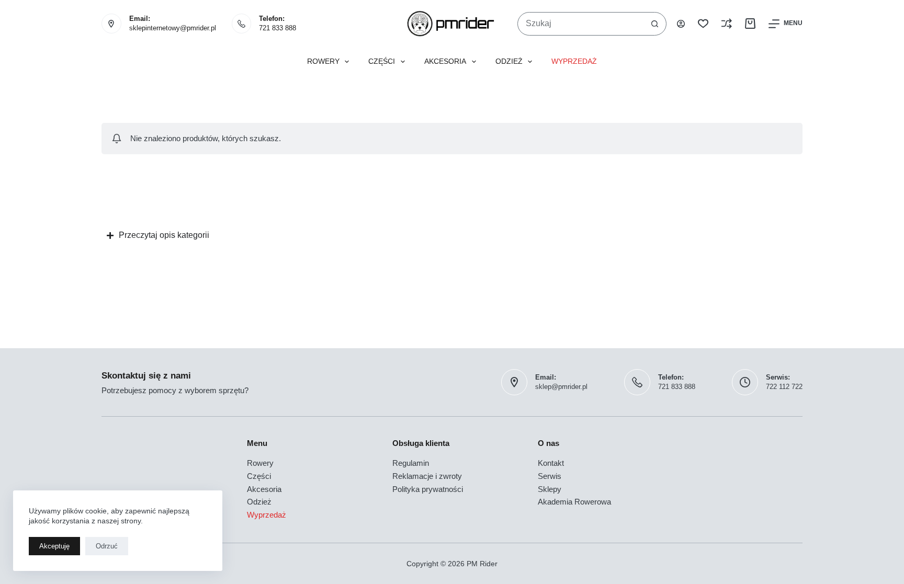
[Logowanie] (681, 24)
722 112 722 (784, 387)
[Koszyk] (750, 23)
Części (381, 61)
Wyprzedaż (574, 61)
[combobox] (580, 24)
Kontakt (551, 463)
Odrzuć (107, 546)
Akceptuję (54, 546)
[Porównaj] (726, 23)
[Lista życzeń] (703, 23)
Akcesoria (445, 61)
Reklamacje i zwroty (427, 476)
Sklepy (549, 489)
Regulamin (410, 463)
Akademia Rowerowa (574, 501)
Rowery (323, 61)
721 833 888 (277, 28)
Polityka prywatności (427, 489)
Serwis (549, 476)
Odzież (509, 61)
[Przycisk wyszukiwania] (654, 24)
